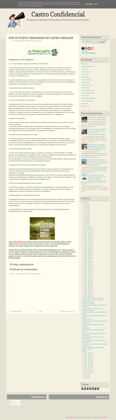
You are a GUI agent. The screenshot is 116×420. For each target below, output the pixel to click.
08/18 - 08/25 (87, 260)
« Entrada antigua (15, 311)
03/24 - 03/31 (87, 353)
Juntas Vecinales (86, 90)
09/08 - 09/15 (87, 255)
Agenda (83, 69)
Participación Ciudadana (88, 98)
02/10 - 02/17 (87, 363)
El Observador (85, 85)
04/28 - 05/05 (87, 289)
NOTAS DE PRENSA (87, 93)
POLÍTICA (84, 95)
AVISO (83, 64)
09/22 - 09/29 (87, 252)
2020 (85, 213)
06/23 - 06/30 (87, 275)
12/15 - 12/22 (87, 230)
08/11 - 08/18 (87, 262)
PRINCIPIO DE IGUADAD (88, 303)
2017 (85, 218)
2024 (85, 206)
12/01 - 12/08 (87, 234)
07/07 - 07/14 (87, 271)
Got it (96, 4)
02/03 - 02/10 (87, 365)
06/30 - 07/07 (87, 273)
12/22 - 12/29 (87, 229)
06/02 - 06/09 (87, 280)
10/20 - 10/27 (87, 245)
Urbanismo (21, 40)
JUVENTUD (84, 87)
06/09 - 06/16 (87, 278)
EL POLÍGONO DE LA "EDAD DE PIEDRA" (92, 298)
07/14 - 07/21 (87, 269)
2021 (85, 211)
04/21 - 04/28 (87, 291)
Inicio (40, 311)
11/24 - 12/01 (87, 236)
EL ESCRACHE (86, 328)
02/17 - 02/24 (87, 361)
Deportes (84, 77)
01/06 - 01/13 (87, 372)
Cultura (83, 74)
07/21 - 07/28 (87, 268)
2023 (85, 207)
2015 (85, 221)
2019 (85, 214)
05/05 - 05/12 (87, 287)
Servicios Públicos (86, 101)
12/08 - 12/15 (87, 232)
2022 (85, 209)
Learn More (89, 4)
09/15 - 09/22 (87, 253)
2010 (85, 377)
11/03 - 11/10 (87, 241)
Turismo (84, 103)
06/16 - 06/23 (87, 276)
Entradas (12, 401)
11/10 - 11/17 (87, 239)
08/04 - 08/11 (87, 264)
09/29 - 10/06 (87, 250)
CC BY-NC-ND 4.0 (95, 43)
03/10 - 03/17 (87, 356)
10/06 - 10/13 (87, 248)
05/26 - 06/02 (87, 282)
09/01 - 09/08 (87, 257)
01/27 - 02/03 (87, 367)
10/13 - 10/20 (87, 246)
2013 (85, 225)
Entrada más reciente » (67, 311)
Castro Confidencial (58, 14)
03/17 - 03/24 (87, 354)
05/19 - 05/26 (87, 284)
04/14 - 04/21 (87, 292)
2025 (85, 204)
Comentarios (13, 404)
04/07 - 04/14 (87, 294)
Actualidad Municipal (87, 66)
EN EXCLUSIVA (85, 79)
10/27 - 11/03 (87, 243)
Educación (84, 82)
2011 (85, 376)
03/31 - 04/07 (87, 296)
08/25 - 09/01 (87, 259)
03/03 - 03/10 (87, 358)
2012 (85, 374)
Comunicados (85, 71)
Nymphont (105, 417)
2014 (85, 223)
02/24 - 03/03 (87, 360)
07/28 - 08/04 (87, 266)
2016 (85, 220)
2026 (85, 202)
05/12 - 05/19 (87, 285)
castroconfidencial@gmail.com (89, 53)
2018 (85, 216)
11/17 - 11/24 (87, 237)
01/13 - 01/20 (87, 370)
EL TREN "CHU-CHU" (87, 319)
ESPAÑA (84, 351)
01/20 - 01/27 (87, 369)
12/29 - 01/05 (87, 227)
